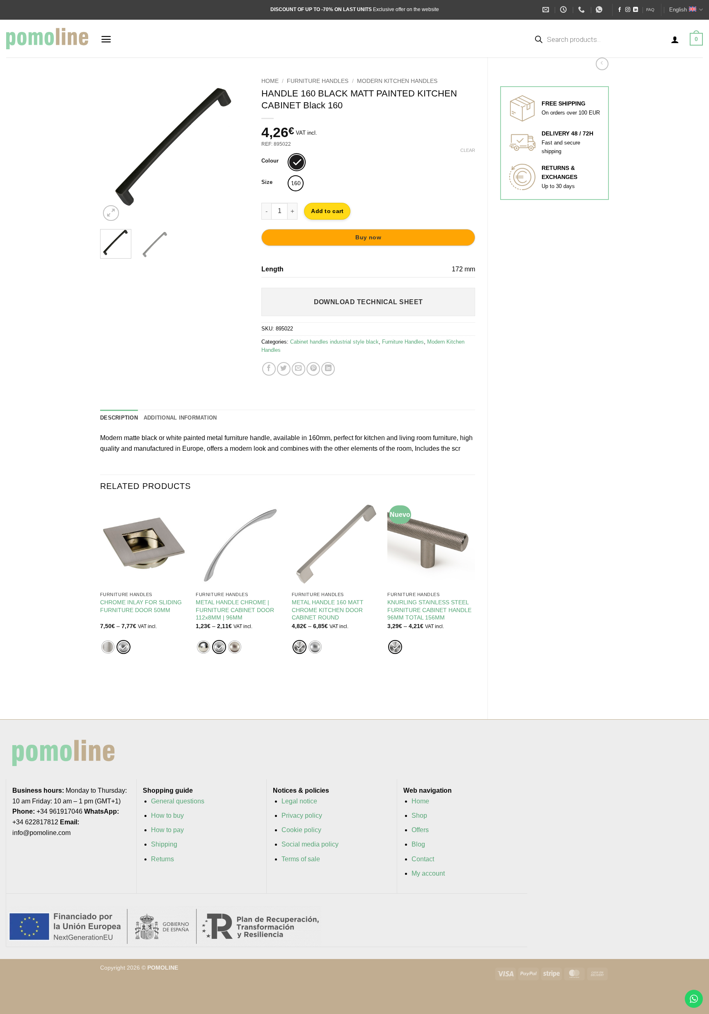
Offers (420, 829)
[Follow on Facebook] (619, 10)
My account (428, 873)
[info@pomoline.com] (546, 10)
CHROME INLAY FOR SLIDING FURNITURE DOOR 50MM (141, 606)
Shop (419, 815)
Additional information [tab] (180, 418)
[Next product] (602, 63)
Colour (270, 161)
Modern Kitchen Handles (397, 81)
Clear (467, 150)
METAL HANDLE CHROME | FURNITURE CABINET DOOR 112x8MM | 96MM (235, 610)
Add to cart (327, 211)
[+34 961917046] (582, 10)
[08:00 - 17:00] (564, 10)
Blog (418, 844)
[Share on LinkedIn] (328, 369)
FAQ (650, 9)
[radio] (296, 162)
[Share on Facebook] (269, 369)
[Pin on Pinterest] (313, 369)
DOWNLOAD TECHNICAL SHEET (368, 301)
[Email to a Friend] (298, 369)
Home (270, 81)
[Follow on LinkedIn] (635, 10)
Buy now (368, 237)
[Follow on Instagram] (627, 10)
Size (266, 182)
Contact (423, 859)
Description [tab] (119, 418)
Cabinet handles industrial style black (334, 342)
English (678, 10)
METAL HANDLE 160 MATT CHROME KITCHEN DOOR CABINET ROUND (328, 610)
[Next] (236, 148)
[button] (106, 39)
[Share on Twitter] (283, 369)
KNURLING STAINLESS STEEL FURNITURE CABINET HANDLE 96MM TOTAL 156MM (429, 610)
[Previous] (113, 148)
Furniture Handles (317, 81)
